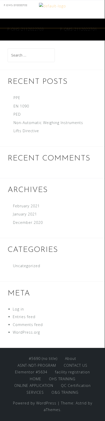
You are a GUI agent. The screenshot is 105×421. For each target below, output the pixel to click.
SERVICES (35, 392)
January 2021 (25, 214)
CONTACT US (75, 365)
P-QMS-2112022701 (78, 29)
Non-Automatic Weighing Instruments (48, 122)
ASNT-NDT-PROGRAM (37, 365)
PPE (17, 97)
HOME (35, 378)
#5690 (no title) (43, 358)
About (70, 358)
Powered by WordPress (34, 403)
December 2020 (28, 222)
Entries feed (24, 316)
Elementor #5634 (31, 372)
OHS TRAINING (62, 378)
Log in (18, 309)
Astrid (81, 403)
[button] (99, 21)
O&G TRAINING (64, 392)
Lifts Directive (26, 130)
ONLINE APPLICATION (33, 385)
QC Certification (76, 385)
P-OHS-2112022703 (25, 29)
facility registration (72, 372)
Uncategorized (26, 265)
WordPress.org (26, 332)
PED (17, 114)
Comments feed (28, 324)
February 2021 (26, 205)
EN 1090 (21, 106)
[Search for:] (31, 55)
